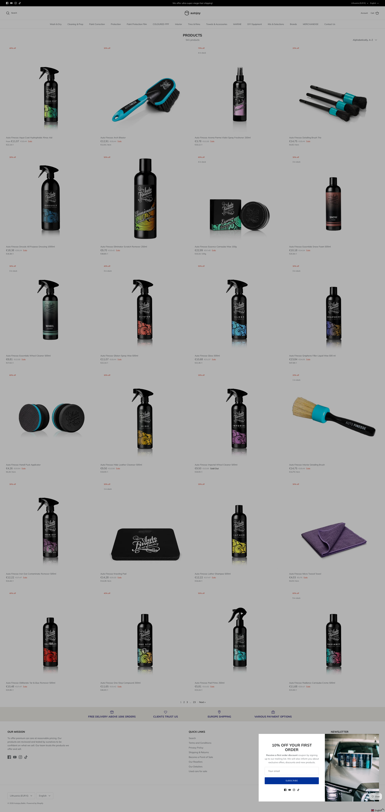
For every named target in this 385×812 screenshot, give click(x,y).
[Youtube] (289, 790)
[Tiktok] (298, 790)
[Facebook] (285, 790)
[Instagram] (294, 790)
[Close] (375, 737)
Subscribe (292, 780)
